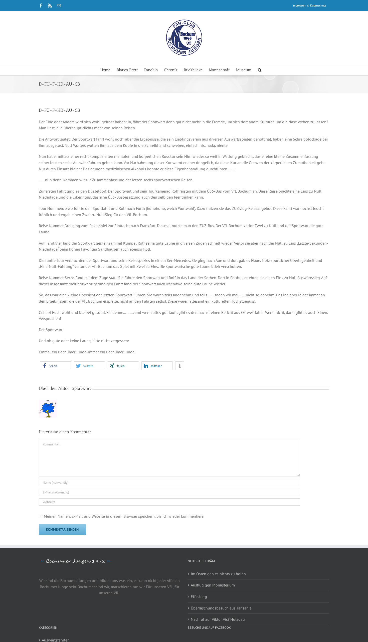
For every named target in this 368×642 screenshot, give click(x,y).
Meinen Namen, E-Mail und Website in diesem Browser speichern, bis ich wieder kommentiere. (124, 516)
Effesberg (199, 596)
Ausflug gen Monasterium (213, 584)
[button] (260, 69)
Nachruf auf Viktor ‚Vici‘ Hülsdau (218, 619)
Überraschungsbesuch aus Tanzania (221, 607)
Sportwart (81, 388)
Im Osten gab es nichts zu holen (218, 573)
